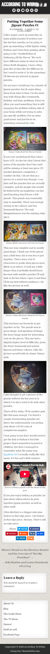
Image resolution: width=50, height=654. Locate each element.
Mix (31, 538)
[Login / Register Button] (31, 10)
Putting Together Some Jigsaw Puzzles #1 (25, 23)
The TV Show (10, 619)
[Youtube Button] (23, 10)
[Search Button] (36, 10)
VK (33, 533)
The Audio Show (12, 614)
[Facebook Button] (18, 10)
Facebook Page (11, 635)
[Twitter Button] (14, 10)
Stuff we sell (10, 629)
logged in (23, 583)
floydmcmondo (17, 29)
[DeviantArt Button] (27, 10)
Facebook (35, 529)
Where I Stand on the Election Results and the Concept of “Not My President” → (25, 554)
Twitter (24, 529)
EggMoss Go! (11, 454)
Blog (5, 609)
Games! (7, 624)
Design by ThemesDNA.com (25, 651)
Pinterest (13, 533)
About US (8, 603)
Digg (41, 533)
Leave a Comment (25, 31)
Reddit (24, 533)
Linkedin (22, 538)
